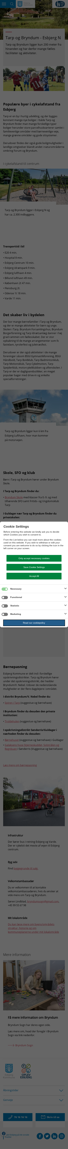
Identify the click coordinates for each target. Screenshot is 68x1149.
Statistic (14, 605)
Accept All (34, 576)
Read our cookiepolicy (34, 623)
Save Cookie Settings (34, 567)
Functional (16, 597)
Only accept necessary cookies (34, 558)
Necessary (16, 589)
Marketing (15, 614)
